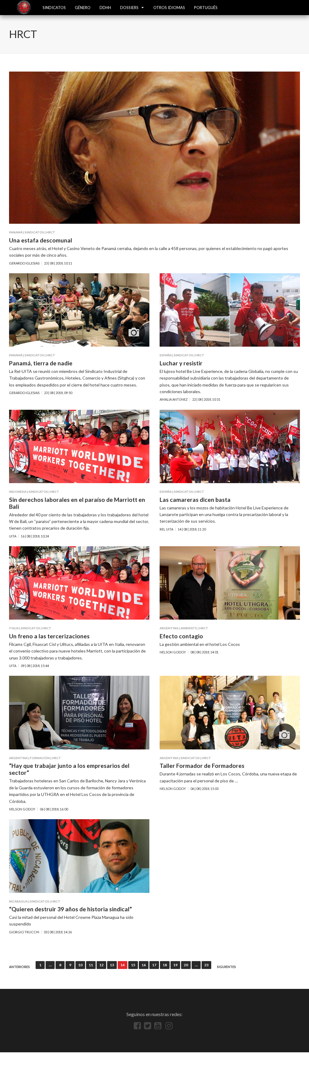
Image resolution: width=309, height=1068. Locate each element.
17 (154, 965)
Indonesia (18, 491)
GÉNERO (83, 7)
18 (165, 965)
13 (112, 965)
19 (175, 965)
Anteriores (19, 967)
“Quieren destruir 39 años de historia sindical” (70, 909)
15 (133, 965)
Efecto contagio (181, 636)
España (166, 355)
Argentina (169, 628)
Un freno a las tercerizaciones (49, 636)
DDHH (105, 7)
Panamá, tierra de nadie (40, 363)
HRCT (50, 232)
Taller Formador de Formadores (202, 765)
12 (101, 965)
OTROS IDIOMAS (169, 7)
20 (186, 965)
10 (80, 965)
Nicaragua (18, 901)
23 (206, 965)
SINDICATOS (54, 7)
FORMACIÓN (40, 758)
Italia (14, 628)
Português (206, 7)
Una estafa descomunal (40, 240)
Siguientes (226, 967)
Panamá (16, 232)
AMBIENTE (188, 628)
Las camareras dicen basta (195, 499)
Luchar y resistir (181, 363)
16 (144, 965)
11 (91, 965)
